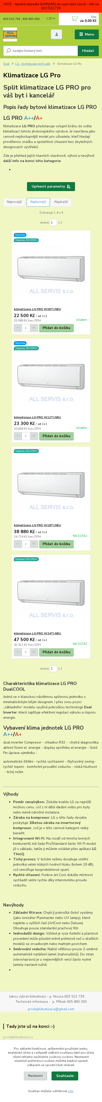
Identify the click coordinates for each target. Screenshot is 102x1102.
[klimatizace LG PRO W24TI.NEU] (51, 593)
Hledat (88, 50)
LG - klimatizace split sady (33, 64)
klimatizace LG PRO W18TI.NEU (37, 525)
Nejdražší (61, 202)
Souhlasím (65, 1075)
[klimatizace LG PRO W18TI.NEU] (51, 485)
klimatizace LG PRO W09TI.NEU (37, 309)
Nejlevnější (38, 202)
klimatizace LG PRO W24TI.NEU (37, 633)
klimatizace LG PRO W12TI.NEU (37, 417)
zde (70, 1091)
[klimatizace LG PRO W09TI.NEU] (51, 269)
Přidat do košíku (56, 327)
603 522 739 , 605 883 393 (21, 19)
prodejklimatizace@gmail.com (51, 1009)
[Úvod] (23, 34)
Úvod (6, 64)
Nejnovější (14, 202)
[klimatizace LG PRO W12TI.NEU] (51, 377)
